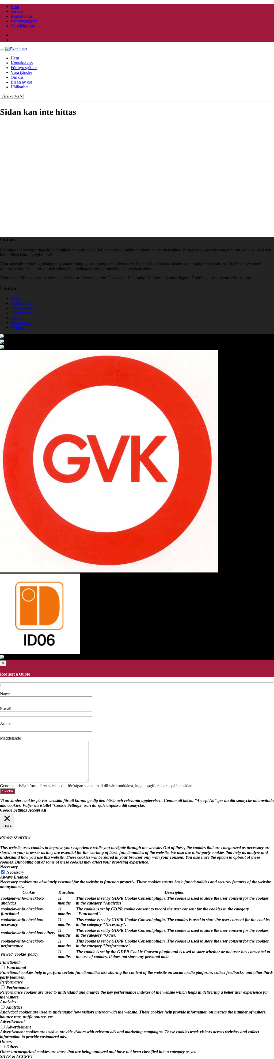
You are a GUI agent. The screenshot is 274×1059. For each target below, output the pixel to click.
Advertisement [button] (12, 1021)
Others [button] (6, 1041)
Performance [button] (11, 982)
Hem (15, 6)
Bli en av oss (21, 82)
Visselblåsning (23, 26)
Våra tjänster (21, 72)
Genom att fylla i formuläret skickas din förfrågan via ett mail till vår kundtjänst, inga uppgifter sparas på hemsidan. (96, 785)
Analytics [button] (8, 1002)
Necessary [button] (9, 867)
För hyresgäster (24, 21)
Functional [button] (10, 962)
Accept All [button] (37, 810)
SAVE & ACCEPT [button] (16, 1056)
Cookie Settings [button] (13, 810)
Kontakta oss (22, 16)
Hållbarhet (19, 87)
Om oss (17, 11)
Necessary (15, 872)
